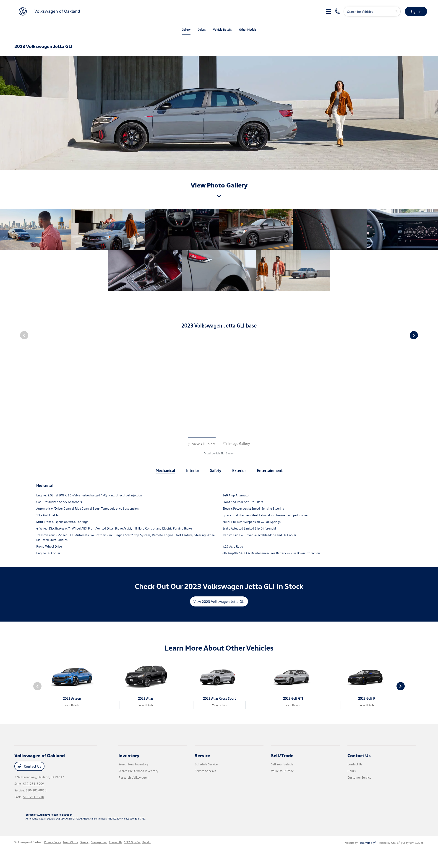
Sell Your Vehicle (282, 764)
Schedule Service (206, 764)
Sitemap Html (99, 842)
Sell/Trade (282, 755)
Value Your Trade (282, 771)
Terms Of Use (70, 842)
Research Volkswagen (133, 777)
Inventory (128, 755)
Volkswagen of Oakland (28, 842)
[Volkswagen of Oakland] (50, 11)
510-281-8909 (33, 783)
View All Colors (203, 444)
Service (202, 755)
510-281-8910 (36, 790)
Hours (351, 771)
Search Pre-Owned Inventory (138, 771)
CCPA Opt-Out (132, 842)
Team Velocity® (367, 842)
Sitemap (84, 842)
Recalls (146, 842)
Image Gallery (238, 443)
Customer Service (359, 777)
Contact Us (32, 766)
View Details (72, 705)
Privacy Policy (52, 842)
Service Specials (205, 771)
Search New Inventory (133, 764)
